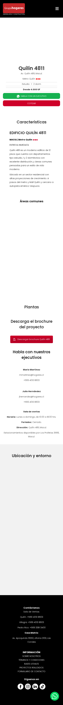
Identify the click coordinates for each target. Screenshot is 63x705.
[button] (57, 9)
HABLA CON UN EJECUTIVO (33, 96)
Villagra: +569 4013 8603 (31, 622)
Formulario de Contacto (31, 671)
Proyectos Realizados (31, 667)
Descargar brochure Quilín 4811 (33, 339)
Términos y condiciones (31, 659)
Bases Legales (31, 663)
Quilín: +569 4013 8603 (31, 617)
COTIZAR (31, 103)
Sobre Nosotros (31, 656)
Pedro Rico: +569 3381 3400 (32, 627)
